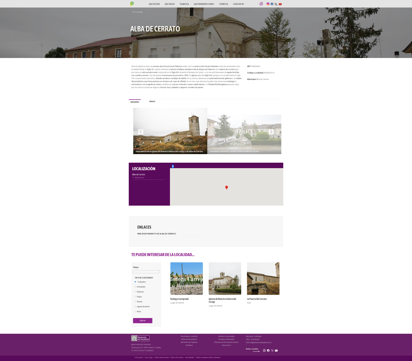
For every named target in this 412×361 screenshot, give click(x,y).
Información (139, 357)
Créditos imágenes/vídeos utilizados (207, 357)
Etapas (139, 297)
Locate (173, 166)
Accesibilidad (189, 357)
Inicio (133, 12)
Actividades (141, 287)
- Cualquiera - (141, 282)
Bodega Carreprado (179, 298)
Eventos (139, 302)
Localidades (139, 12)
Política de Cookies (176, 357)
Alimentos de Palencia (189, 342)
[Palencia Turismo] (132, 4)
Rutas (139, 311)
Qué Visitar (154, 4)
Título (136, 267)
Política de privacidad (161, 357)
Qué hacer (170, 4)
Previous (140, 131)
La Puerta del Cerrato (257, 298)
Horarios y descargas (226, 336)
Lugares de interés (143, 307)
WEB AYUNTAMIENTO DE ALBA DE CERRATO (156, 234)
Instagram (268, 3)
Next (271, 131)
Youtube (280, 3)
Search (261, 4)
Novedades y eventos (189, 336)
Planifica (184, 4)
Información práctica (189, 339)
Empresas (140, 292)
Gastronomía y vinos (204, 4)
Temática (223, 4)
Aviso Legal (149, 357)
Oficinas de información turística (226, 342)
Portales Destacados (226, 339)
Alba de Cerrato (262, 79)
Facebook (272, 3)
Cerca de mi (238, 4)
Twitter (276, 3)
